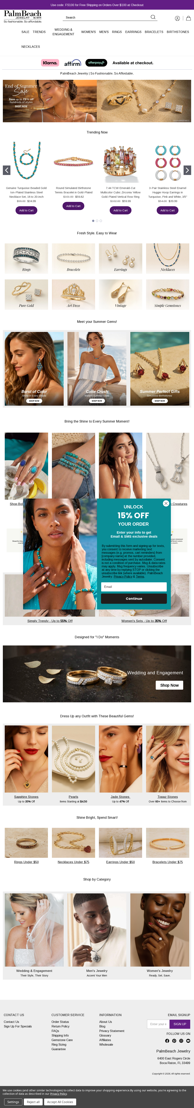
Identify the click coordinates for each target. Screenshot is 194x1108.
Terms (140, 576)
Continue (134, 598)
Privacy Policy (123, 576)
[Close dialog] (166, 503)
